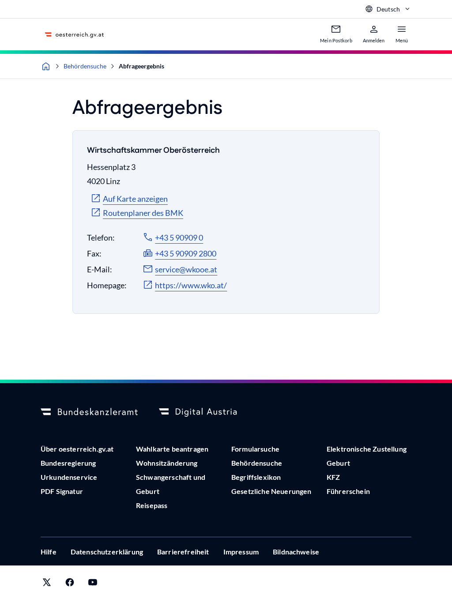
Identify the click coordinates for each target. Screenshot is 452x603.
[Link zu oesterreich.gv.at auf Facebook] (70, 584)
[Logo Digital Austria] (207, 412)
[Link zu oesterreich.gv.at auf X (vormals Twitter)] (47, 584)
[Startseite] (46, 66)
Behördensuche (85, 66)
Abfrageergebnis (141, 66)
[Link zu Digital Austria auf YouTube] (93, 584)
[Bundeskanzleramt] (89, 412)
